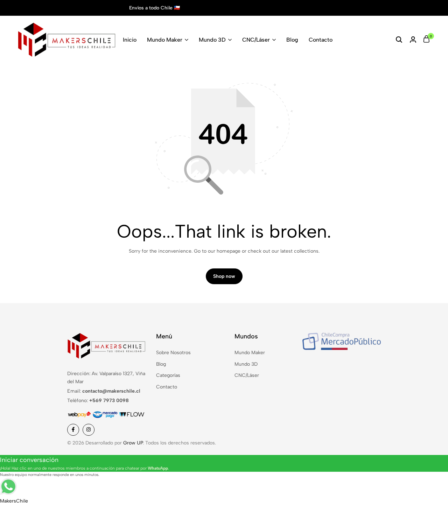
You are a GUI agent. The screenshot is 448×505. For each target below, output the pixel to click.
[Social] (73, 430)
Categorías (168, 375)
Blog (292, 39)
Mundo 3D (212, 39)
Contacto (320, 39)
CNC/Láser (256, 39)
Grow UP (133, 443)
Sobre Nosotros (173, 353)
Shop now (224, 276)
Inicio (129, 39)
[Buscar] (399, 40)
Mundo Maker (164, 39)
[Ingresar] (413, 40)
